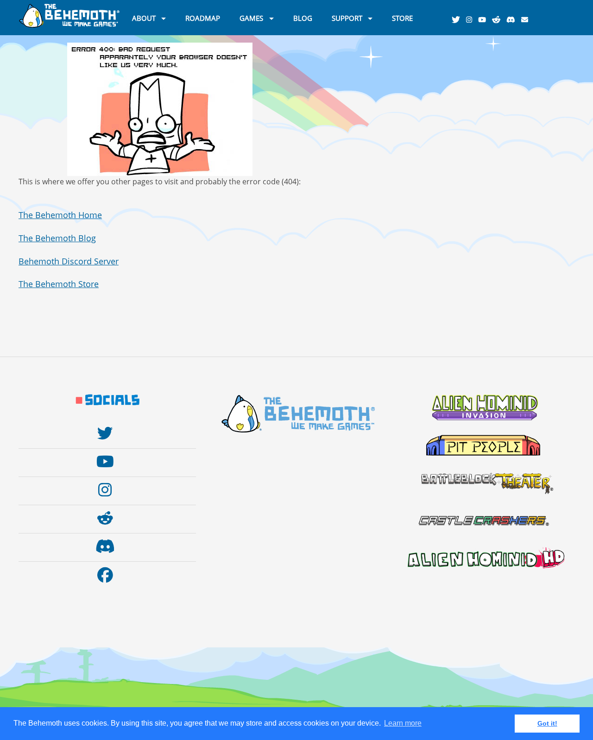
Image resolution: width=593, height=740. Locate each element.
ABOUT (144, 17)
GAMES (251, 17)
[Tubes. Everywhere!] (484, 19)
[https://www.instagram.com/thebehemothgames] (107, 490)
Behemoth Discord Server (69, 261)
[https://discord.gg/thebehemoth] (513, 19)
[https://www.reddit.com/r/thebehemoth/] (498, 19)
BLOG (302, 17)
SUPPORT (347, 17)
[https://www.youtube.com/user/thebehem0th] (107, 462)
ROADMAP (202, 17)
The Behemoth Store (59, 283)
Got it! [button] (547, 723)
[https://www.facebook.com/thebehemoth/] (107, 575)
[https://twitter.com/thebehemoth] (458, 19)
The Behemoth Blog (57, 238)
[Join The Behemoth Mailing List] (527, 19)
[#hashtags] (471, 19)
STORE (402, 17)
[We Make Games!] (69, 26)
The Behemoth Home (60, 214)
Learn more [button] (403, 723)
